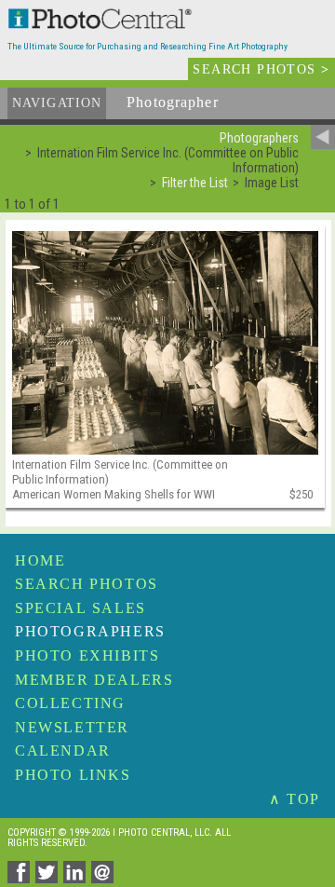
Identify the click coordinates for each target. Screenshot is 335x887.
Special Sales (80, 608)
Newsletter (72, 727)
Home (40, 560)
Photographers (90, 631)
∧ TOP (294, 799)
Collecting (70, 703)
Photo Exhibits (87, 655)
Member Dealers (94, 680)
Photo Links (73, 775)
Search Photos (86, 584)
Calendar (63, 750)
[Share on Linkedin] (77, 878)
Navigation (56, 103)
